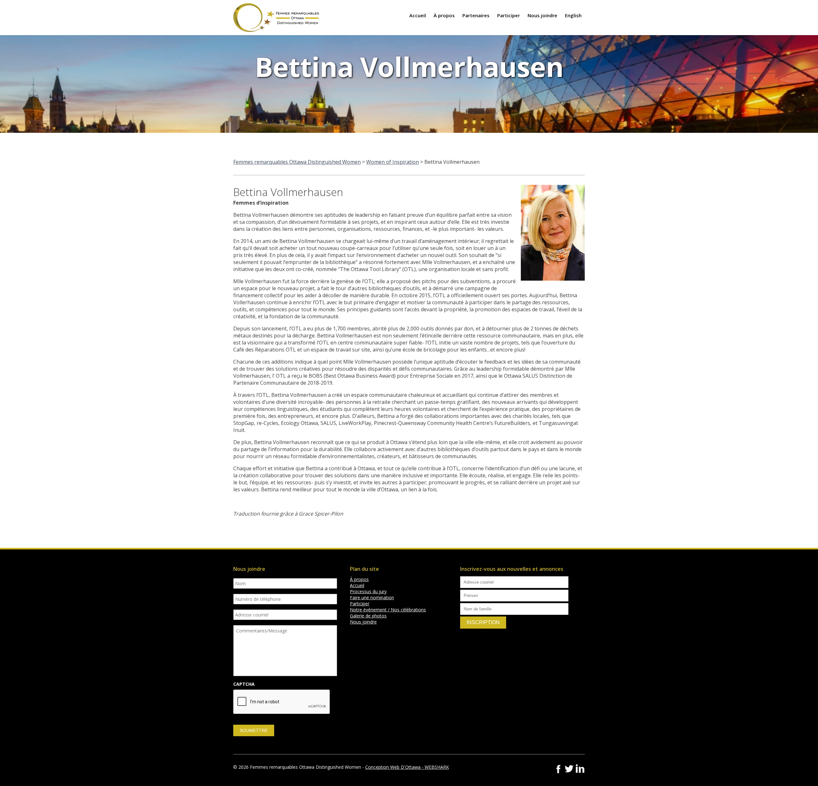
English (573, 15)
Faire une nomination (372, 597)
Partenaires (476, 15)
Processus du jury (368, 591)
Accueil (417, 15)
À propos (444, 15)
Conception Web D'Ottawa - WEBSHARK (407, 767)
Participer (508, 15)
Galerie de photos (368, 616)
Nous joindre (542, 15)
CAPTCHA (244, 684)
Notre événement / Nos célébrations (388, 610)
